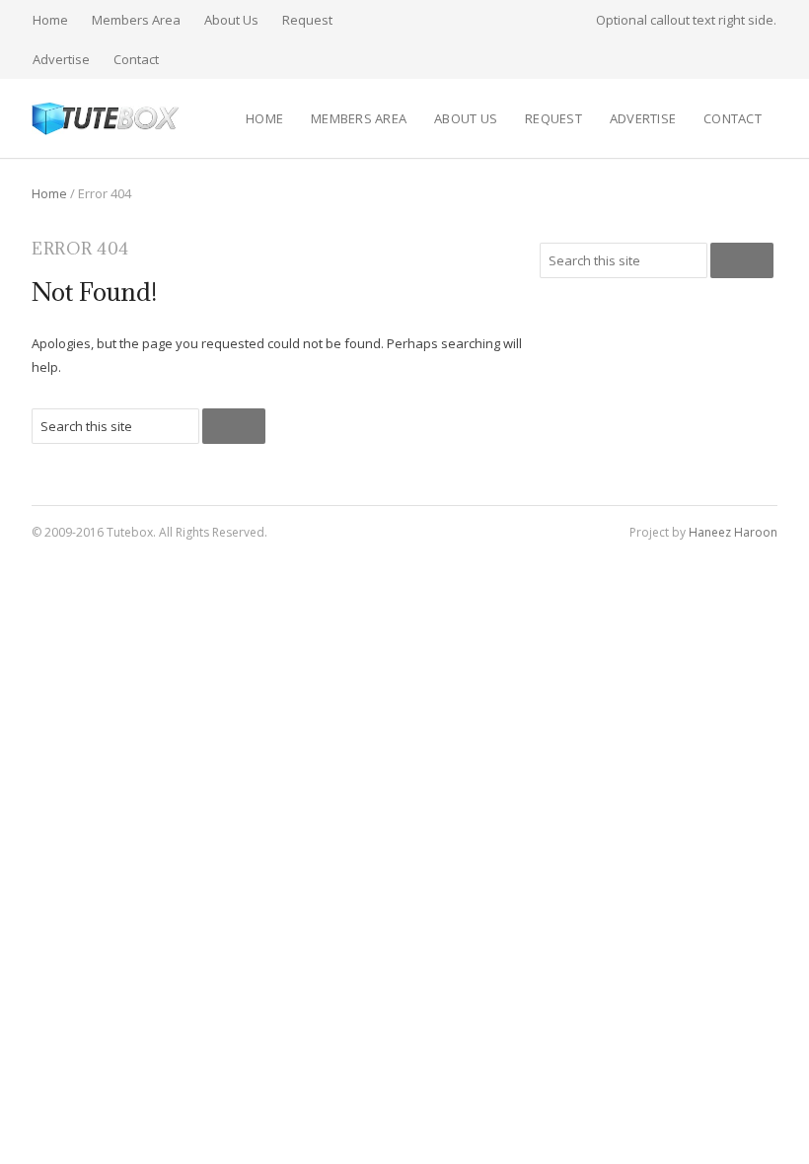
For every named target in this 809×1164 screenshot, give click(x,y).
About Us (231, 20)
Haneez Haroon (733, 532)
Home (50, 20)
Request (307, 20)
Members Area (136, 20)
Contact (136, 59)
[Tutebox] (106, 118)
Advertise (61, 59)
